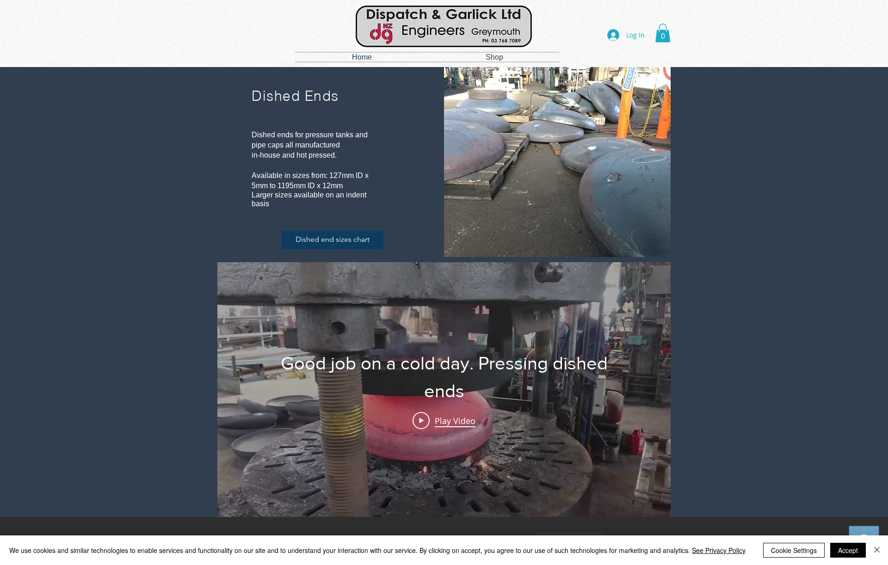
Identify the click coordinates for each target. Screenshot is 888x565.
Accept (848, 550)
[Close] (876, 550)
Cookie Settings (794, 550)
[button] (663, 33)
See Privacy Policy (719, 550)
